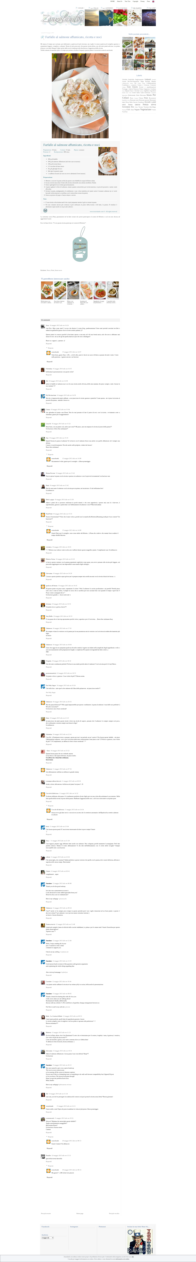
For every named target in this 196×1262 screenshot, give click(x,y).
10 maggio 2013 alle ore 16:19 (65, 559)
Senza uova (58, 270)
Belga (142, 81)
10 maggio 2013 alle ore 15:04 (60, 409)
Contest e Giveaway (143, 85)
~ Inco (48, 751)
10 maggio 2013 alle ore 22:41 (62, 734)
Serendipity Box (128, 107)
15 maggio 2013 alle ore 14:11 (66, 1106)
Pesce (48, 270)
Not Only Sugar (51, 685)
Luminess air (64, 952)
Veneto (154, 110)
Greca (123, 91)
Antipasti (147, 79)
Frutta (141, 89)
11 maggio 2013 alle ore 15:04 (59, 826)
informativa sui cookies (122, 1259)
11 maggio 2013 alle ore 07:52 (62, 769)
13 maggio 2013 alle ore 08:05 (62, 993)
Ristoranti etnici (134, 100)
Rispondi (49, 343)
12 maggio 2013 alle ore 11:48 (65, 924)
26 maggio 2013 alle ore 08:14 (71, 1170)
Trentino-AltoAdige (150, 107)
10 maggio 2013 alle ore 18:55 (66, 673)
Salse (131, 102)
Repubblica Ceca (126, 100)
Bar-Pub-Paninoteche (133, 81)
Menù (137, 95)
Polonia (141, 98)
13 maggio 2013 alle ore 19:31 (62, 1051)
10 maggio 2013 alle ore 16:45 (67, 585)
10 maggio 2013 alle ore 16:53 (61, 604)
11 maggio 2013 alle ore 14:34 (74, 809)
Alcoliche (124, 79)
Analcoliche (131, 79)
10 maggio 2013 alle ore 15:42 (65, 473)
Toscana (140, 107)
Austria (124, 81)
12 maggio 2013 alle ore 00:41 (60, 871)
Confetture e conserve (129, 85)
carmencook (50, 1118)
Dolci (129, 87)
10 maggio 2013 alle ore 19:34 (66, 685)
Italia (138, 92)
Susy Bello (49, 616)
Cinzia (48, 409)
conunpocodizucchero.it (53, 781)
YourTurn (124, 112)
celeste (48, 857)
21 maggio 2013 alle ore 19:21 (64, 1118)
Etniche (135, 87)
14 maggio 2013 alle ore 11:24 (58, 1094)
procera (67, 1007)
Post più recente (46, 1213)
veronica (49, 547)
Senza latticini (134, 105)
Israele (134, 92)
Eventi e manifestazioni (147, 87)
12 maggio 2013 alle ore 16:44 (61, 981)
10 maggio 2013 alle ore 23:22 (60, 751)
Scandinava (141, 102)
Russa (127, 102)
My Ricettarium (51, 395)
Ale (47, 381)
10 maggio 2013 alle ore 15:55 (62, 514)
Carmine (49, 981)
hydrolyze (64, 972)
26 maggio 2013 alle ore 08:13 (71, 1141)
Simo (47, 718)
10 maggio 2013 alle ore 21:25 (59, 718)
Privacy (143, 1)
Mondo (149, 95)
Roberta (48, 1032)
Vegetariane (145, 109)
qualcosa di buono (52, 585)
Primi (52, 270)
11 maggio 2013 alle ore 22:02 (60, 857)
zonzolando (55, 352)
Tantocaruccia (50, 924)
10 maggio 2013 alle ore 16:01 (61, 547)
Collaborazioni (151, 83)
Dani (47, 485)
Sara (47, 325)
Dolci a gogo (50, 499)
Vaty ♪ (48, 841)
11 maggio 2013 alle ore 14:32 (68, 793)
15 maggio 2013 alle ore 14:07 (71, 352)
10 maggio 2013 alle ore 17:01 (62, 628)
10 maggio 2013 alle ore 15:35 (58, 438)
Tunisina (124, 109)
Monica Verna (50, 559)
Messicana (143, 95)
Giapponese (147, 89)
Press (148, 1)
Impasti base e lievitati (132, 91)
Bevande (147, 81)
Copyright (135, 1)
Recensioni (152, 98)
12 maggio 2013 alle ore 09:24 (62, 908)
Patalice (48, 1155)
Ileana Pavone (50, 473)
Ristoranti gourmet (144, 100)
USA (128, 110)
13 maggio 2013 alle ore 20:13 (62, 1065)
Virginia (48, 661)
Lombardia (153, 92)
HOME (112, 1)
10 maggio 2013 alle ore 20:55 (62, 702)
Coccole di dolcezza (52, 793)
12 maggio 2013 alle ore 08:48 (62, 883)
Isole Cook (128, 92)
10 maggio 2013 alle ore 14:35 (62, 369)
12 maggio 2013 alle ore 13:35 (62, 961)
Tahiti (136, 107)
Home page (79, 1213)
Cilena (139, 83)
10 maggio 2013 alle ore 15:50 (64, 499)
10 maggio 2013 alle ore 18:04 (62, 644)
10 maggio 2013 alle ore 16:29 (62, 573)
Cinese (143, 83)
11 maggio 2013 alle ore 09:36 (71, 781)
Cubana (124, 87)
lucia (47, 826)
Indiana (141, 91)
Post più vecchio (114, 1213)
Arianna (48, 604)
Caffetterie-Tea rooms (127, 83)
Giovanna (49, 573)
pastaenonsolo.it (51, 673)
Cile (135, 83)
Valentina (49, 369)
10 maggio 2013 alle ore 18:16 (61, 661)
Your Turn (127, 1)
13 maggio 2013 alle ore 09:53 (72, 1016)
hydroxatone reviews (65, 1084)
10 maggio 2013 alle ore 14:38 (58, 381)
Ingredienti (153, 91)
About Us (119, 1)
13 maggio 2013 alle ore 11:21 (61, 1032)
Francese (136, 89)
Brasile (154, 81)
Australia (154, 79)
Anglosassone (139, 79)
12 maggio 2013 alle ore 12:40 (62, 940)
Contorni (153, 85)
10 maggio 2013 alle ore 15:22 (61, 424)
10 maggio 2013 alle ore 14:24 (59, 325)
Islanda (123, 92)
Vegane (137, 110)
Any (47, 438)
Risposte (50, 348)
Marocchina (124, 95)
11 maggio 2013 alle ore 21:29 (60, 841)
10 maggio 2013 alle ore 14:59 (66, 395)
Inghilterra (146, 91)
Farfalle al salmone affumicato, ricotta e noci (73, 37)
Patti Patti (49, 514)
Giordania (153, 89)
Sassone (135, 102)
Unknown (49, 628)
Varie (132, 110)
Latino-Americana (145, 92)
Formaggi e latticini (127, 89)
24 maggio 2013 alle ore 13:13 (61, 1155)
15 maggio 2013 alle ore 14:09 (71, 530)
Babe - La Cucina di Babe (54, 1016)
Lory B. (48, 424)
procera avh (62, 899)
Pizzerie (136, 98)
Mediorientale (131, 95)
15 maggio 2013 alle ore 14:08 (71, 458)
